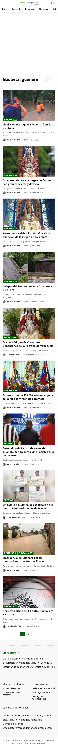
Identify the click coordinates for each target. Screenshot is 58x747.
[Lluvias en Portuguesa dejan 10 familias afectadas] (29, 105)
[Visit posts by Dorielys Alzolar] (4, 139)
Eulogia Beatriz (12, 355)
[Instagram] (18, 673)
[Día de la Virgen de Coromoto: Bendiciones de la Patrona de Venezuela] (29, 323)
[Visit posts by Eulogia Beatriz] (4, 354)
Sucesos (8, 443)
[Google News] (13, 673)
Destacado (10, 553)
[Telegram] (23, 673)
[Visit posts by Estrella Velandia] (4, 626)
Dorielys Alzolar (13, 140)
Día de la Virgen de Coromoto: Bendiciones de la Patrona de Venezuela (28, 344)
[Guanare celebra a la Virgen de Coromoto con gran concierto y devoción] (29, 161)
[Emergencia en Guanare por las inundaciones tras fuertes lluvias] (29, 539)
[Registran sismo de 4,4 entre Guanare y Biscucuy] (29, 592)
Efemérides (10, 337)
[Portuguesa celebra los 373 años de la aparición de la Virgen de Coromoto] (29, 214)
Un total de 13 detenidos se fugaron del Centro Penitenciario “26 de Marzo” (28, 506)
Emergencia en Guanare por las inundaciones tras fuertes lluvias (23, 559)
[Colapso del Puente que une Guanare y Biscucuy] (29, 267)
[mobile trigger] (5, 3)
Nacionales (10, 120)
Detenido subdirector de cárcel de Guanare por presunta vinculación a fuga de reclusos (29, 452)
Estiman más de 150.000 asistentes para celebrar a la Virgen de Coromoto (28, 397)
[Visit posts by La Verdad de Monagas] (4, 517)
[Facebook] (4, 673)
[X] (9, 673)
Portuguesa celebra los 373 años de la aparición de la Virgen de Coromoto (26, 235)
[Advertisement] (29, 42)
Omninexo (16, 743)
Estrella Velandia (13, 626)
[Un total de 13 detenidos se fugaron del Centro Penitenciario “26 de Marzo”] (29, 486)
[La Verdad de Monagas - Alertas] (29, 3)
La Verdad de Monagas (15, 517)
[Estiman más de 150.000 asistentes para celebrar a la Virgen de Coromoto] (29, 376)
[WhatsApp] (27, 673)
